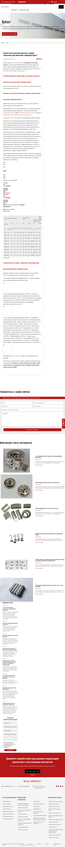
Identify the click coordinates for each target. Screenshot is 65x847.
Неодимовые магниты (9, 112)
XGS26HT (18, 298)
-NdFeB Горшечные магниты (55, 801)
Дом (3, 42)
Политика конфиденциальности (24, 844)
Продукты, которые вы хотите (10, 408)
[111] (63, 420)
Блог (8, 42)
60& (9, 180)
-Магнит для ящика (23, 816)
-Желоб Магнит (37, 809)
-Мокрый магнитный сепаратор (38, 822)
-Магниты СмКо (7, 804)
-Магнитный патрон (53, 837)
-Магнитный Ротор (53, 822)
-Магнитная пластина (38, 804)
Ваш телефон (37, 405)
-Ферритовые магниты (8, 811)
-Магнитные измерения (54, 835)
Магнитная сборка (55, 797)
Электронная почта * (38, 401)
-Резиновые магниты (8, 816)
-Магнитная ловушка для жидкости (24, 810)
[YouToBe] (62, 786)
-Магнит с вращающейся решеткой (24, 819)
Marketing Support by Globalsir (57, 844)
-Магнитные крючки (53, 804)
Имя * (3, 401)
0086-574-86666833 (24, 786)
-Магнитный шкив (22, 829)
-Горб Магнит (36, 806)
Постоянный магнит (10, 797)
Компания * (4, 405)
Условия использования (31, 844)
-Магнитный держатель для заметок (55, 816)
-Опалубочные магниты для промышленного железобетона (55, 831)
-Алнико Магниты (7, 809)
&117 (11, 180)
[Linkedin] (41, 59)
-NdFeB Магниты (7, 801)
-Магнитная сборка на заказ (55, 819)
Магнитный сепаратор (22, 798)
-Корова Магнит (52, 827)
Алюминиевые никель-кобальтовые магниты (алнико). (17, 114)
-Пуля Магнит (36, 801)
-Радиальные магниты (8, 814)
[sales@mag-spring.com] (63, 423)
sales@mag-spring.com (9, 2)
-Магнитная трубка (23, 807)
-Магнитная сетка (22, 814)
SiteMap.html (39, 843)
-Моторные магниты (8, 806)
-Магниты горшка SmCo (54, 813)
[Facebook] (37, 59)
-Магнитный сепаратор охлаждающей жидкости (39, 818)
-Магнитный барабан (23, 827)
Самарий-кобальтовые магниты (28, 112)
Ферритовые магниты (9, 118)
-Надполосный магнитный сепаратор (24, 824)
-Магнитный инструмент (54, 824)
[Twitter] (39, 59)
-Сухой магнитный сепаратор (38, 812)
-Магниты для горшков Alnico (54, 809)
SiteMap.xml (47, 843)
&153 (6, 194)
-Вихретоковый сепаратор (40, 815)
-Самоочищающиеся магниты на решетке (23, 804)
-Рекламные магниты (8, 819)
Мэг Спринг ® (16, 356)
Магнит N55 (18, 62)
